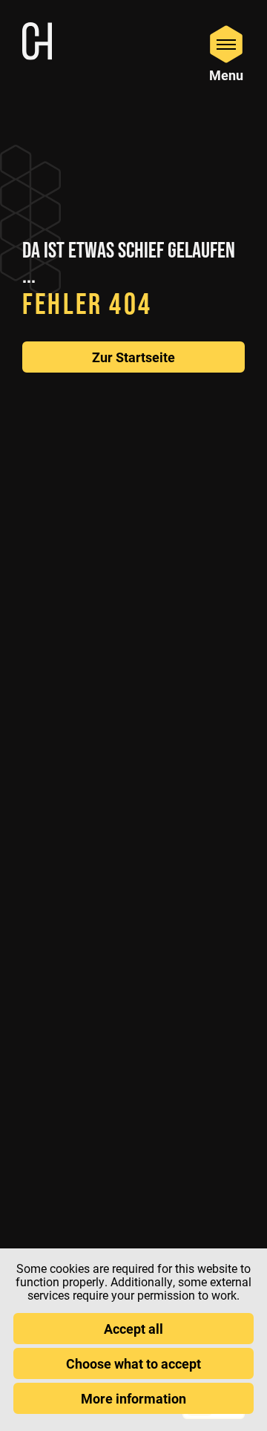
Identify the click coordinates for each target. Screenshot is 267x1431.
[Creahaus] (37, 43)
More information (133, 1398)
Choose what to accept (133, 1363)
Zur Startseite (133, 357)
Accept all (133, 1328)
